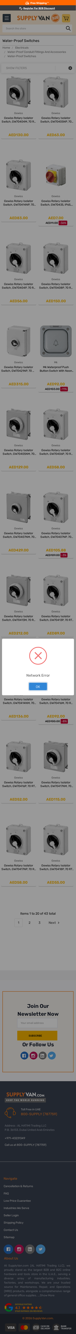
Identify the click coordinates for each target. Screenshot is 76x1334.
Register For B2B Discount (39, 8)
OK (38, 687)
